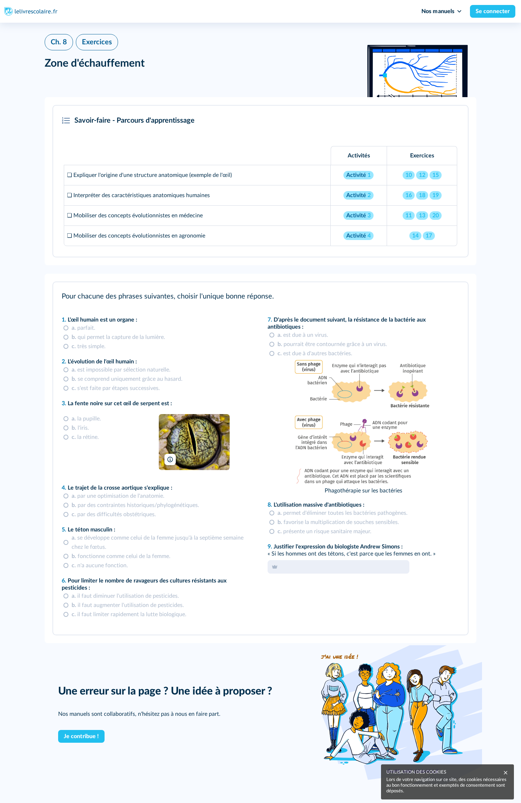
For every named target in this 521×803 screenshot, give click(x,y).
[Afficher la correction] (433, 297)
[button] (260, 181)
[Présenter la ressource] (451, 120)
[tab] (433, 297)
